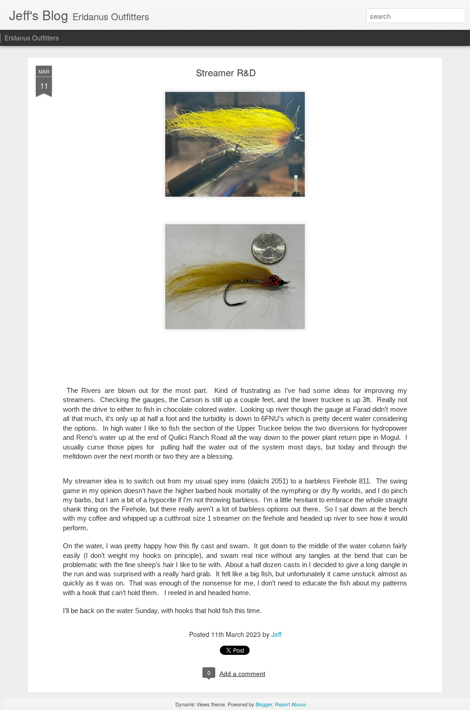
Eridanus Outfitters (32, 37)
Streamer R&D (226, 72)
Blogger (264, 704)
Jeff (276, 634)
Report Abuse (290, 704)
